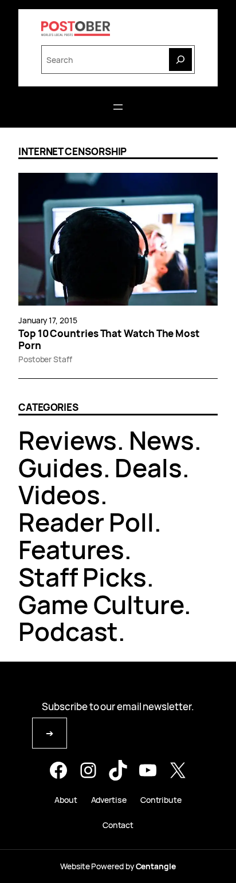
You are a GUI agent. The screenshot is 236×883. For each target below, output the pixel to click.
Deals (148, 467)
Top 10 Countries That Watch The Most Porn (109, 339)
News (161, 440)
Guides (60, 467)
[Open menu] (118, 107)
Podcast (68, 631)
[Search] (180, 59)
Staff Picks (82, 577)
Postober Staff (45, 359)
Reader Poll (86, 522)
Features (71, 549)
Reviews (67, 440)
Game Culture (101, 604)
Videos (59, 494)
